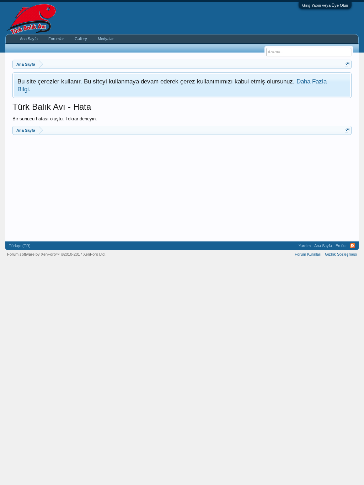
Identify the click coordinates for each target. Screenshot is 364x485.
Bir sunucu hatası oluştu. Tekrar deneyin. (54, 118)
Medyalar (106, 39)
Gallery (81, 39)
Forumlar (56, 39)
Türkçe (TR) (20, 246)
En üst (341, 246)
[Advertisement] (182, 188)
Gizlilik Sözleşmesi (341, 254)
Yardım (305, 246)
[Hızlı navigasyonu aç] (347, 64)
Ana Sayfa (29, 39)
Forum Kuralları (308, 254)
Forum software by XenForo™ (56, 254)
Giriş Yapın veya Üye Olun (325, 5)
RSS (352, 245)
